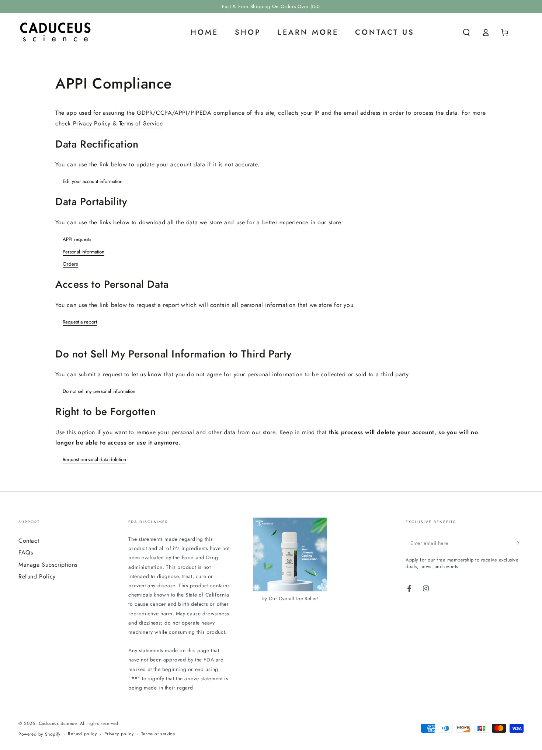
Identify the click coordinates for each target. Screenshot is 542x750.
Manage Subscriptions (47, 564)
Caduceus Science (58, 723)
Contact (28, 540)
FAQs (25, 552)
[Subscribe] (519, 543)
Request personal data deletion (94, 459)
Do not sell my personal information (99, 391)
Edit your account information (92, 181)
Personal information (83, 251)
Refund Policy (37, 576)
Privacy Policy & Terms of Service (118, 123)
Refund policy (82, 734)
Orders (70, 263)
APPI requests (77, 239)
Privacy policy (118, 734)
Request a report (80, 321)
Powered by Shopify (39, 734)
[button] (466, 32)
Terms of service (158, 734)
